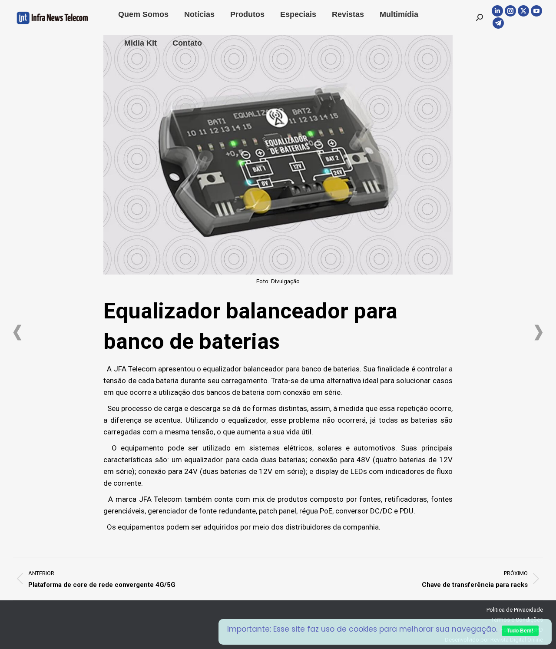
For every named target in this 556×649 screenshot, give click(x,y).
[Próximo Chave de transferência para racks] (538, 332)
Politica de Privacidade (514, 609)
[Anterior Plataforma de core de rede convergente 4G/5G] (17, 332)
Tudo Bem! (520, 631)
